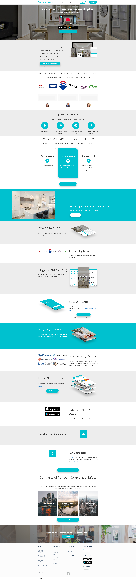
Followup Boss (55, 560)
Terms (97, 572)
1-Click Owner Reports (41, 556)
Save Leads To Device (41, 555)
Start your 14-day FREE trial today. (68, 31)
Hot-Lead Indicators (41, 552)
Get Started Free (83, 314)
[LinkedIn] (88, 570)
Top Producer (55, 559)
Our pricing (71, 457)
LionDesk (54, 562)
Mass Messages (40, 554)
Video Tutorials (70, 558)
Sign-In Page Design (41, 557)
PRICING (69, 2)
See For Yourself (75, 214)
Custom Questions (41, 551)
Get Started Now (68, 536)
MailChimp (54, 565)
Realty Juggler (55, 563)
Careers (69, 550)
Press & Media (70, 551)
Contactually (55, 564)
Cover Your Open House (42, 559)
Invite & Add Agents (41, 561)
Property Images (40, 550)
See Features (52, 391)
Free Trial (93, 2)
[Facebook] (84, 570)
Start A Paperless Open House (50, 63)
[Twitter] (86, 570)
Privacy (95, 572)
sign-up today (74, 461)
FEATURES (63, 2)
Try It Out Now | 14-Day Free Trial (68, 470)
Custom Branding (40, 560)
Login (82, 2)
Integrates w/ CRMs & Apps (42, 564)
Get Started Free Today (68, 184)
